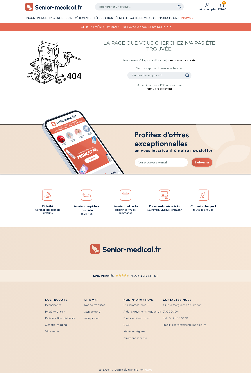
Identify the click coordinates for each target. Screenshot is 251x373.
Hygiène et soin (55, 311)
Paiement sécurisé (135, 338)
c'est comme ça (182, 60)
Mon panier (91, 318)
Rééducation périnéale (60, 318)
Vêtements (52, 331)
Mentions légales (134, 331)
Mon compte (92, 311)
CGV (126, 325)
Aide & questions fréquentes (142, 311)
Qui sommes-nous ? (135, 305)
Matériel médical (56, 325)
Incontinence (53, 305)
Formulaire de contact (159, 88)
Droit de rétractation (136, 318)
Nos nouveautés (94, 305)
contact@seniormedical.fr (189, 325)
